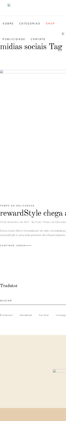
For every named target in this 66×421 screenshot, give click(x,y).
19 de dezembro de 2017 (15, 222)
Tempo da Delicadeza (17, 205)
